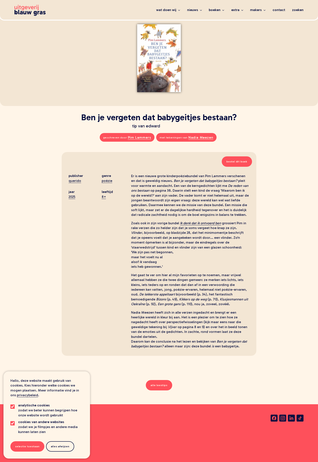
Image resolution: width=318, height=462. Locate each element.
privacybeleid (27, 395)
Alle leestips (159, 385)
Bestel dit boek (236, 161)
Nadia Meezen (200, 137)
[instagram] (282, 418)
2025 (72, 197)
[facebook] (274, 418)
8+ (104, 197)
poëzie (107, 181)
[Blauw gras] (30, 10)
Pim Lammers (139, 137)
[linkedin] (291, 418)
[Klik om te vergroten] (159, 53)
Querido (75, 181)
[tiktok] (300, 418)
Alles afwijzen (60, 446)
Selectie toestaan (27, 446)
